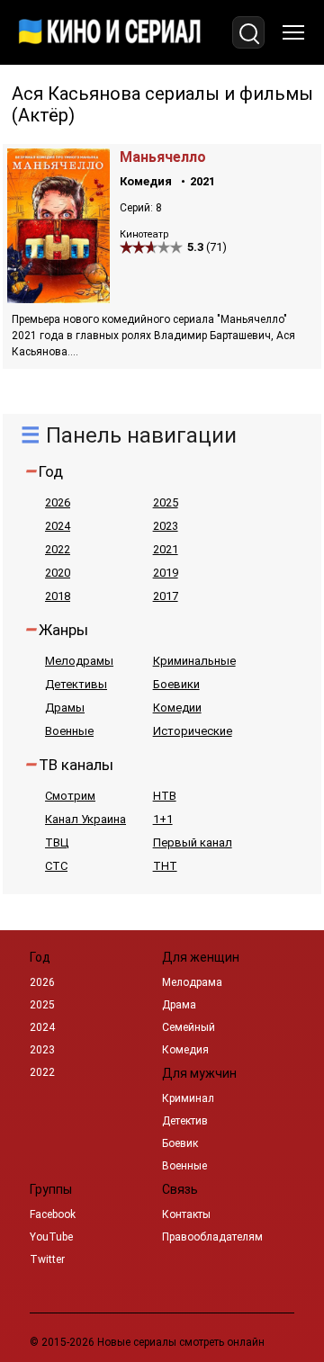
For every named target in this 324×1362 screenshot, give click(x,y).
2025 (165, 502)
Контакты (186, 1214)
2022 (57, 549)
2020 (57, 572)
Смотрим (70, 795)
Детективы (76, 684)
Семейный (188, 1027)
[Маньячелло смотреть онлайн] (58, 298)
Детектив (185, 1121)
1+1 (163, 819)
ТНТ (165, 866)
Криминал (188, 1098)
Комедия (146, 181)
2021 (202, 181)
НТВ (164, 795)
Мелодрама (192, 982)
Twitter (47, 1259)
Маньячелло (163, 157)
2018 (57, 596)
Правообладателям (212, 1237)
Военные (69, 731)
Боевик (180, 1143)
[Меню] (293, 32)
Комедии (177, 707)
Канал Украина (85, 819)
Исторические (192, 731)
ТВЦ (56, 842)
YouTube (51, 1237)
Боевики (176, 684)
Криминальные (194, 661)
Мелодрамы (79, 661)
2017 (165, 596)
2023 (165, 526)
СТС (56, 866)
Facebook (53, 1214)
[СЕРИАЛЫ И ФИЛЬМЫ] (110, 32)
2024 (57, 526)
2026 (57, 502)
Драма (179, 1005)
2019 (165, 572)
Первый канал (192, 842)
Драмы (65, 707)
